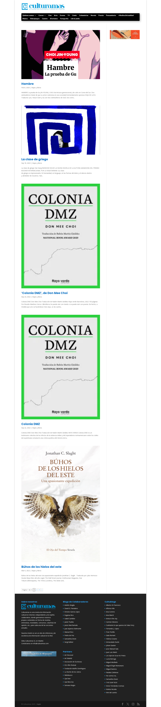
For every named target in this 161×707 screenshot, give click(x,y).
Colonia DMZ (30, 424)
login (39, 704)
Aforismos (54, 19)
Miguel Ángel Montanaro (115, 666)
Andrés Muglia (70, 605)
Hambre (27, 84)
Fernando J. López (112, 629)
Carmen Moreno (112, 622)
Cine (50, 15)
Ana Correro (110, 612)
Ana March (110, 615)
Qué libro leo (69, 682)
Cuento (45, 19)
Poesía (101, 15)
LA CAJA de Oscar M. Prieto (116, 656)
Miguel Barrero (111, 669)
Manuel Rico (69, 632)
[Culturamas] (38, 610)
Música (25, 19)
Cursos (41, 15)
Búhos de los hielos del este (41, 567)
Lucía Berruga (111, 659)
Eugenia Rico (69, 615)
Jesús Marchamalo (71, 625)
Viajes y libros (36, 88)
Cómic (74, 15)
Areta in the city (111, 619)
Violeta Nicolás (111, 689)
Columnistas (83, 15)
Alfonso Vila (110, 608)
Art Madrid (68, 658)
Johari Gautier (111, 645)
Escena (62, 15)
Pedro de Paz (69, 635)
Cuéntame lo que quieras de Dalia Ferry (120, 625)
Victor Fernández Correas (115, 686)
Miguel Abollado (112, 662)
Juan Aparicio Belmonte (73, 629)
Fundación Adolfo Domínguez (75, 668)
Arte (56, 15)
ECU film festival (70, 665)
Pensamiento (111, 15)
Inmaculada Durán (112, 642)
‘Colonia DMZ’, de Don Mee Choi (44, 293)
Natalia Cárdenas (112, 672)
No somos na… (111, 676)
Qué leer (68, 679)
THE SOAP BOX (111, 682)
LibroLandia (75, 19)
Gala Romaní (110, 635)
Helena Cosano (111, 639)
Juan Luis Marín (111, 652)
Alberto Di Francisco (113, 605)
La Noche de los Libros (73, 672)
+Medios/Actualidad (126, 15)
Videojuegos (35, 19)
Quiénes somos (28, 15)
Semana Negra (70, 685)
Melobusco (68, 675)
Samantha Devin (70, 639)
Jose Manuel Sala (112, 649)
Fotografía (64, 19)
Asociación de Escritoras (73, 662)
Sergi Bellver (69, 642)
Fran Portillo (110, 632)
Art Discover (69, 655)
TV (68, 15)
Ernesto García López (72, 612)
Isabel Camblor (70, 619)
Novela (93, 15)
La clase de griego (34, 159)
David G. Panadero (71, 608)
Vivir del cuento (111, 692)
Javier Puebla (69, 622)
